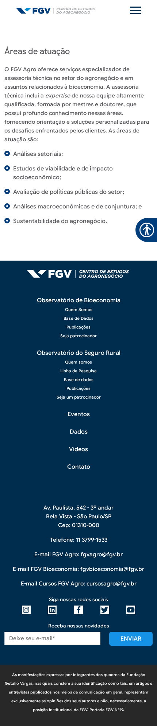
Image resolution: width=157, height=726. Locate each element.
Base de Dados (78, 318)
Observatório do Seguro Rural (78, 353)
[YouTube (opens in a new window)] (130, 610)
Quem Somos (78, 309)
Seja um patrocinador (79, 397)
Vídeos (78, 449)
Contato (78, 466)
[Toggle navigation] (135, 10)
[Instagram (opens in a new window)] (26, 610)
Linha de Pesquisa (78, 370)
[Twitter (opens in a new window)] (104, 610)
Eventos (79, 414)
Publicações (78, 327)
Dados (79, 431)
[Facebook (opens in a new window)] (78, 610)
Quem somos (78, 362)
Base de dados (78, 379)
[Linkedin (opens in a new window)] (52, 610)
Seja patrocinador (78, 335)
